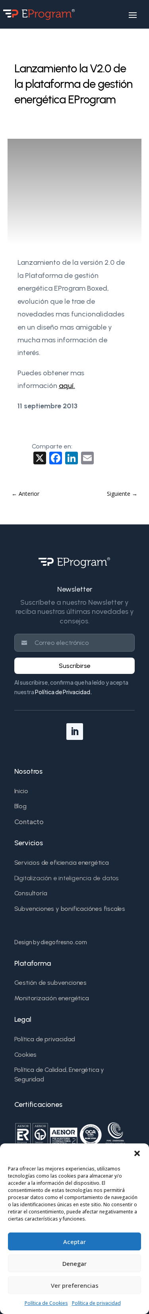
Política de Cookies (46, 1303)
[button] (137, 1153)
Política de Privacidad (62, 691)
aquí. (67, 385)
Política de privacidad (96, 1303)
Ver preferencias (75, 1285)
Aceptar (74, 1242)
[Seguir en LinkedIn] (74, 731)
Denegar (74, 1263)
